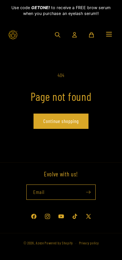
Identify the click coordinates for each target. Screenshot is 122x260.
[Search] (57, 35)
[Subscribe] (88, 192)
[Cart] (91, 35)
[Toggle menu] (108, 35)
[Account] (74, 35)
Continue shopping (61, 121)
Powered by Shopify (59, 243)
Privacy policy (89, 243)
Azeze (40, 243)
